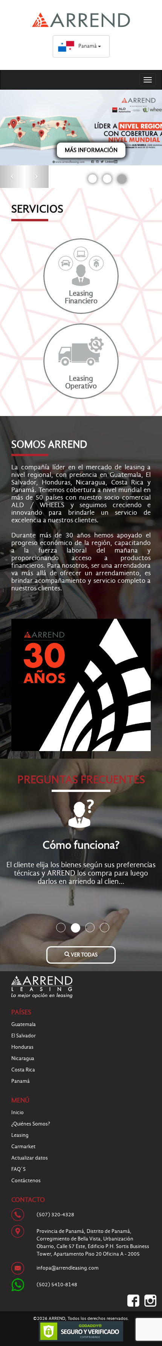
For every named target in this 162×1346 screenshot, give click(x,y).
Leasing (20, 1135)
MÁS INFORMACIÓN (91, 150)
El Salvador (23, 1035)
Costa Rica (23, 1070)
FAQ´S (18, 1169)
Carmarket (23, 1146)
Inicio (17, 1112)
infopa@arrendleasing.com (68, 1268)
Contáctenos (26, 1180)
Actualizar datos (29, 1158)
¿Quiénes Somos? (30, 1124)
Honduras (22, 1047)
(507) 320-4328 (55, 1214)
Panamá (88, 46)
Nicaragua (22, 1058)
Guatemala (23, 1024)
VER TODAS (84, 955)
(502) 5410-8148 (57, 1284)
